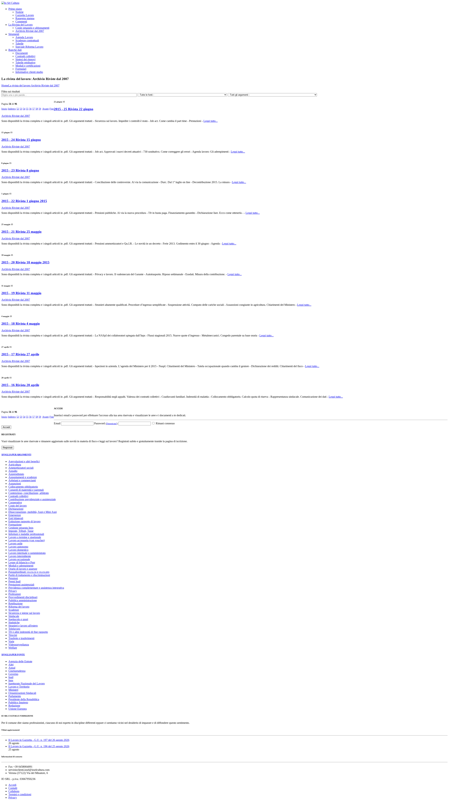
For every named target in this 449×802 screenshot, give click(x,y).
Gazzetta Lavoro (24, 15)
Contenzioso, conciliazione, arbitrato (28, 493)
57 (33, 109)
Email (57, 423)
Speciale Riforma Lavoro (29, 46)
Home (4, 85)
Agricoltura (14, 464)
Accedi (12, 784)
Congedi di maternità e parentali (26, 489)
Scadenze (13, 609)
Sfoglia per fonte (13, 654)
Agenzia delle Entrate (20, 661)
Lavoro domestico (18, 549)
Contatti (12, 788)
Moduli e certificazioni (27, 65)
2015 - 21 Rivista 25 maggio (21, 231)
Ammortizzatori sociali (20, 467)
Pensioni (13, 578)
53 (21, 109)
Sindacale (13, 616)
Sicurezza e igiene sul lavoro (24, 612)
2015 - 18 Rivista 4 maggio (20, 323)
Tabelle (19, 43)
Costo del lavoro (17, 505)
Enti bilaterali (15, 518)
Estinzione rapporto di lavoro (24, 521)
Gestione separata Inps (20, 527)
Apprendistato (16, 474)
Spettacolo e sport (18, 619)
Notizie (19, 12)
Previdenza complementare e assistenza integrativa (36, 587)
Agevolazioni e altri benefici (24, 461)
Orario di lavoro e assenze (22, 568)
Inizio (4, 109)
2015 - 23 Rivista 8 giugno (20, 170)
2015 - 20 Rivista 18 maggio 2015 (25, 262)
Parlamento (14, 696)
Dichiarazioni (15, 508)
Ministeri (13, 689)
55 (27, 109)
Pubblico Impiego (18, 702)
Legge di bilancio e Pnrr (21, 562)
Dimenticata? (111, 423)
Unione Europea (17, 708)
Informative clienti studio (29, 72)
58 (36, 109)
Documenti (21, 53)
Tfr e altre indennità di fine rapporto (28, 631)
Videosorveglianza (18, 644)
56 (30, 109)
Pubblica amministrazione (22, 600)
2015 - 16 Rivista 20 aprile (20, 385)
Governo (13, 674)
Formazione (15, 524)
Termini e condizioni (19, 794)
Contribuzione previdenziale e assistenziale (32, 499)
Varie (11, 641)
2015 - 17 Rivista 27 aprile (20, 354)
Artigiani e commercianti (22, 480)
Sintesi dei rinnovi (25, 59)
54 (24, 109)
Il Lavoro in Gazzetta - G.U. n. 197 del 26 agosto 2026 (38, 739)
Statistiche (14, 622)
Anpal (11, 667)
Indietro (12, 109)
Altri (11, 664)
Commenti (21, 21)
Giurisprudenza (16, 670)
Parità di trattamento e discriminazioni (29, 575)
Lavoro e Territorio (18, 686)
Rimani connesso (165, 423)
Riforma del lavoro (18, 606)
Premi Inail (14, 581)
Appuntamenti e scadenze (22, 477)
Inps (10, 680)
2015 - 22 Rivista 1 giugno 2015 (24, 201)
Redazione (14, 705)
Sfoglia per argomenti (16, 454)
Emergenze (14, 515)
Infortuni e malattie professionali (26, 534)
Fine (51, 109)
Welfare (12, 647)
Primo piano (15, 8)
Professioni (14, 594)
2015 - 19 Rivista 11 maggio (21, 293)
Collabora (13, 791)
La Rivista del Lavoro (20, 24)
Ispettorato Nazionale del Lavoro (26, 683)
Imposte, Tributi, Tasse (20, 530)
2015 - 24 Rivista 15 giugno (21, 140)
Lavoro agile (15, 543)
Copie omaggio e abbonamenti (32, 27)
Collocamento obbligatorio (23, 486)
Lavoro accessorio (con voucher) (26, 540)
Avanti (45, 109)
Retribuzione (15, 603)
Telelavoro (14, 628)
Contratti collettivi (25, 56)
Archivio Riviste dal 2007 (29, 30)
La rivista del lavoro (19, 85)
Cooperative (15, 502)
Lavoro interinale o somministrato (27, 553)
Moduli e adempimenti (20, 565)
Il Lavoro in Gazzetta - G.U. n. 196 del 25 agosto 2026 (38, 746)
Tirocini (12, 635)
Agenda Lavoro (24, 37)
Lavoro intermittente (19, 556)
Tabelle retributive (25, 62)
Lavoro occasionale (19, 559)
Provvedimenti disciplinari (22, 597)
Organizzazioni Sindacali (22, 692)
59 (40, 109)
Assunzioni (14, 483)
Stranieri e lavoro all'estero (23, 625)
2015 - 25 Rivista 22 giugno (73, 109)
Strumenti (13, 34)
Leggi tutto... (210, 120)
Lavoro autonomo (18, 546)
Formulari (20, 68)
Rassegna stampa (24, 18)
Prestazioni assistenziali (21, 584)
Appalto (12, 470)
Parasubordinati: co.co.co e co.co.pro (28, 571)
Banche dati (15, 49)
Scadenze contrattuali (27, 40)
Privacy (12, 590)
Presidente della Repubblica (23, 699)
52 (17, 109)
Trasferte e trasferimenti (21, 638)
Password (106, 423)
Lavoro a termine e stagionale (24, 537)
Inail (10, 677)
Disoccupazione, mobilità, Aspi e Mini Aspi (32, 511)
